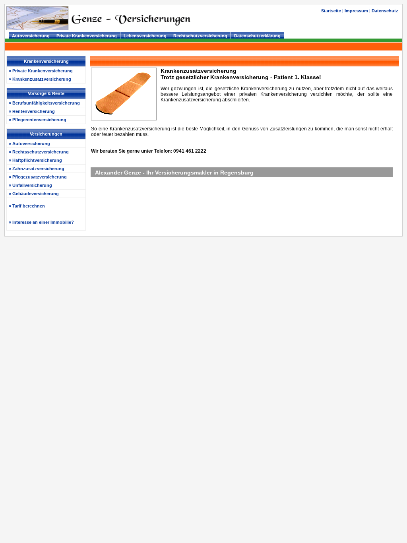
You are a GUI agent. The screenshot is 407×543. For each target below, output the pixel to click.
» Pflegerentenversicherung (37, 119)
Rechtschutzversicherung (200, 35)
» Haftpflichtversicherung (35, 160)
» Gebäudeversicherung (34, 193)
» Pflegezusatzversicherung (38, 177)
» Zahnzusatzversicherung (36, 168)
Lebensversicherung (145, 35)
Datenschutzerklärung (257, 35)
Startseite (331, 10)
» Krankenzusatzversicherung (40, 79)
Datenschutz (385, 10)
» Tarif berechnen (27, 206)
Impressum (356, 10)
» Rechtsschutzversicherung (39, 151)
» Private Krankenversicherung (41, 70)
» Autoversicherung (29, 143)
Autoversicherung (31, 35)
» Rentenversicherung (32, 111)
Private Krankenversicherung (86, 35)
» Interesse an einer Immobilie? (41, 222)
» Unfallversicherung (30, 185)
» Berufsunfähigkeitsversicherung (44, 103)
